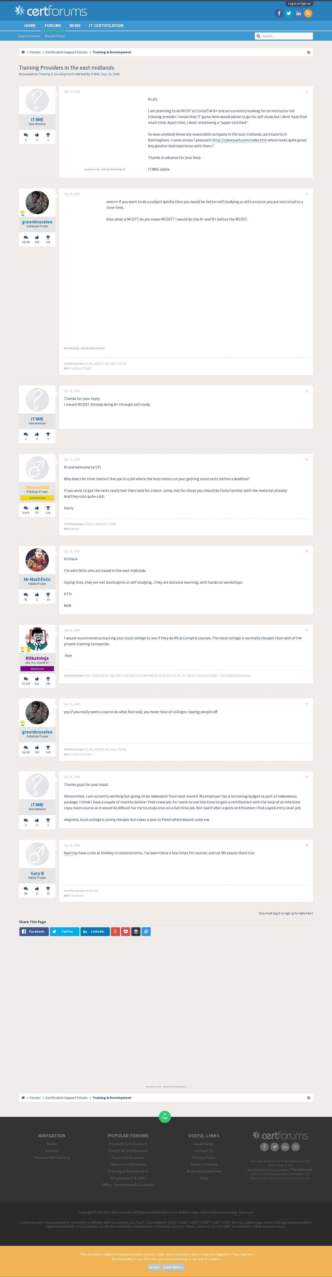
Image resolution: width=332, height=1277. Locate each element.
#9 (306, 845)
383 (48, 683)
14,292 (26, 242)
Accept (154, 1267)
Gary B (37, 873)
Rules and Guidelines (204, 1171)
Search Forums (29, 36)
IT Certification (106, 25)
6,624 (26, 512)
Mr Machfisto (37, 579)
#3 (306, 391)
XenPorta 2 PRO (259, 1174)
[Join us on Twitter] (289, 13)
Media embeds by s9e (280, 1165)
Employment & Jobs (128, 1178)
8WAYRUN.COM (300, 1174)
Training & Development (56, 74)
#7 (306, 704)
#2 (306, 194)
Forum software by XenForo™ (279, 1161)
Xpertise (71, 852)
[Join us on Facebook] (279, 13)
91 (25, 599)
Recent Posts (55, 36)
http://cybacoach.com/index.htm (239, 140)
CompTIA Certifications (128, 1150)
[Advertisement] (105, 130)
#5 (306, 551)
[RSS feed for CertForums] (308, 13)
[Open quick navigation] (309, 52)
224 (48, 512)
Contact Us (204, 1150)
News (75, 25)
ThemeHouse (301, 1169)
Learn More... (173, 1267)
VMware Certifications (128, 1164)
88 (25, 893)
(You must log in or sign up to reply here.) (286, 913)
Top (165, 1118)
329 (48, 242)
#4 (306, 459)
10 (48, 599)
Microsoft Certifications (128, 1143)
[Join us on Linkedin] (298, 13)
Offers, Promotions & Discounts (128, 1184)
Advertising (203, 1143)
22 (48, 893)
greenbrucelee (37, 221)
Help (204, 1178)
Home (30, 25)
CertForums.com (301, 1178)
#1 (306, 92)
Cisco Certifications (128, 1157)
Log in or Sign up (299, 3)
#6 (306, 630)
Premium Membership (51, 1157)
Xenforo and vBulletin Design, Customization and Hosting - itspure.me (207, 1212)
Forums (53, 25)
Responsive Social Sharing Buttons (269, 1178)
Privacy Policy (203, 1157)
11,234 (26, 683)
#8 (306, 777)
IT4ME (95, 74)
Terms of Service (204, 1164)
